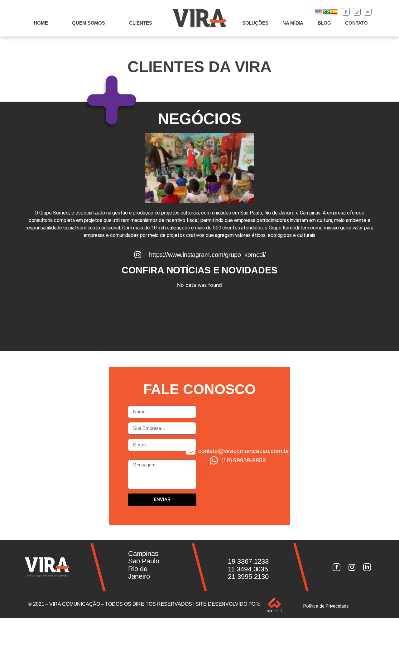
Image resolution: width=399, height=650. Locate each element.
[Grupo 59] (367, 567)
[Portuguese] (326, 14)
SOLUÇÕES (255, 23)
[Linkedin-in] (368, 12)
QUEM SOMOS (88, 23)
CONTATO (356, 23)
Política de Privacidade (326, 606)
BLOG (324, 23)
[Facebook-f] (346, 12)
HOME (41, 23)
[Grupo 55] (336, 567)
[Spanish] (334, 14)
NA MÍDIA (292, 23)
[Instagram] (357, 12)
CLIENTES (140, 23)
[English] (319, 14)
